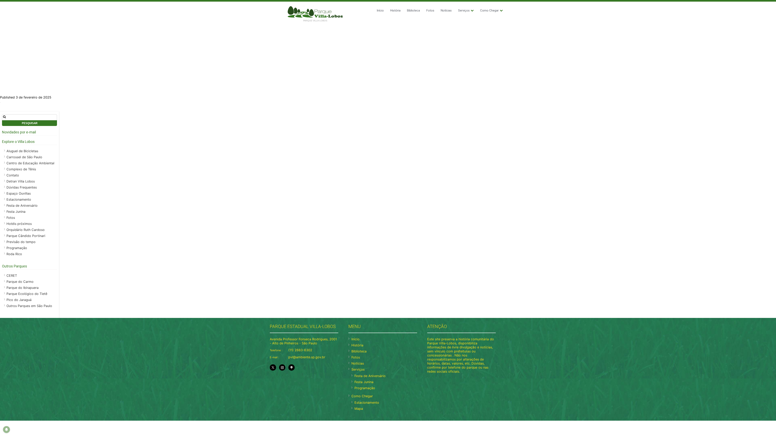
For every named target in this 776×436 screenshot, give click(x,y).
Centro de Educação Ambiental (30, 163)
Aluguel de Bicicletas (22, 151)
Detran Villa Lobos (20, 181)
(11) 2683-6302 (300, 350)
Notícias (446, 10)
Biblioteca (413, 10)
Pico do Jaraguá (19, 300)
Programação (16, 248)
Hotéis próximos (19, 224)
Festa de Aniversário (22, 205)
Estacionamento (18, 199)
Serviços (464, 10)
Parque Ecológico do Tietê (26, 294)
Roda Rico (14, 254)
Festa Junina (15, 212)
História (395, 10)
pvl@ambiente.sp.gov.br (306, 357)
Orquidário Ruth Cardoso (25, 230)
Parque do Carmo (20, 282)
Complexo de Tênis (21, 169)
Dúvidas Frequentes (21, 187)
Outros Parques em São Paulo (29, 306)
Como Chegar (489, 10)
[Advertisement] (388, 55)
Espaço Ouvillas (18, 193)
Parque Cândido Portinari (25, 236)
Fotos (430, 10)
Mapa (358, 409)
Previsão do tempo (21, 242)
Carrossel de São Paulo (24, 157)
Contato (12, 175)
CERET (11, 276)
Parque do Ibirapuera (22, 288)
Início (380, 10)
